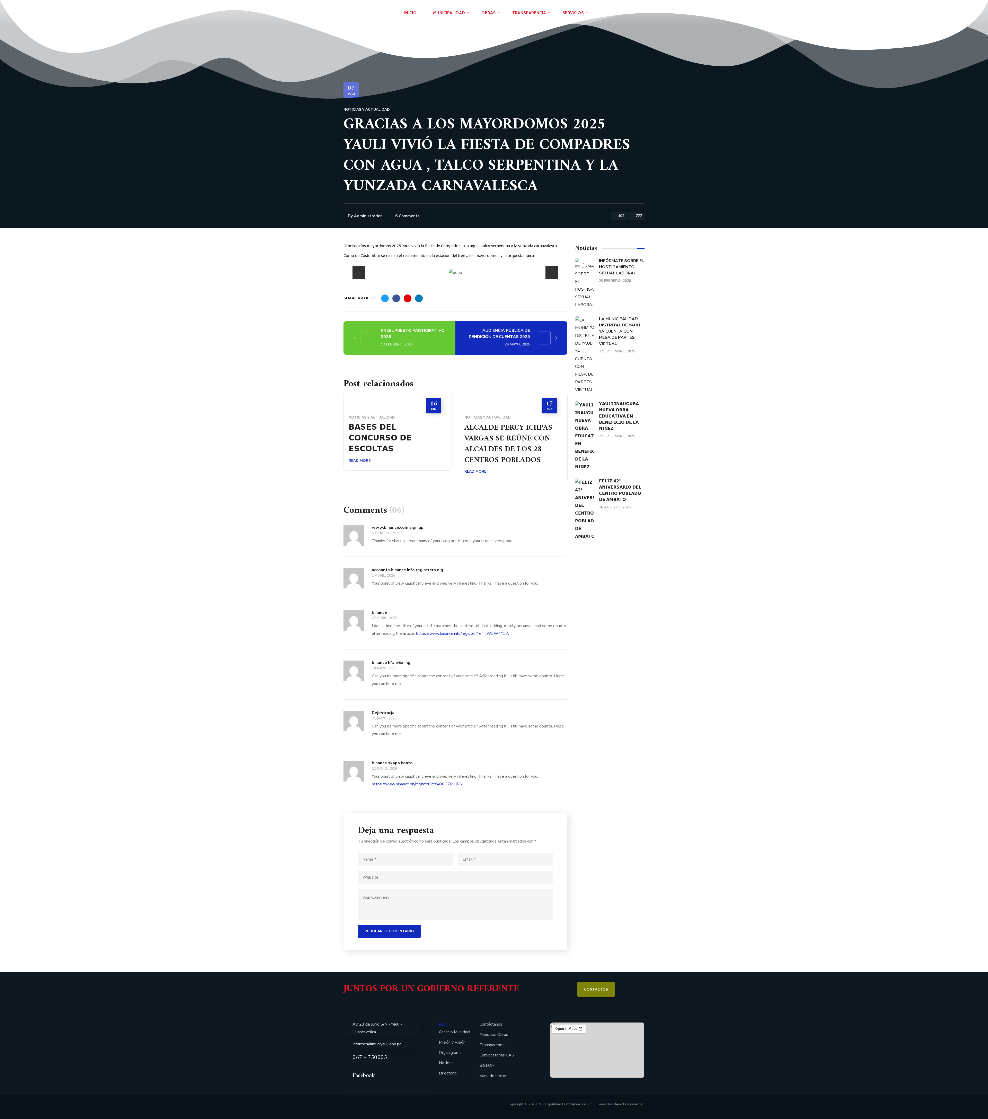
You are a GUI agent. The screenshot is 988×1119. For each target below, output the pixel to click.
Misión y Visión (452, 1042)
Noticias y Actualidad (366, 109)
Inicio (443, 1024)
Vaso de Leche (493, 1076)
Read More (359, 460)
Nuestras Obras (494, 1034)
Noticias (446, 1063)
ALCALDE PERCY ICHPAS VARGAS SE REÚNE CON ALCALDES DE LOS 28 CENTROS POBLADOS (508, 444)
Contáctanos (491, 1024)
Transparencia (492, 1045)
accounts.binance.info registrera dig (407, 570)
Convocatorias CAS (497, 1055)
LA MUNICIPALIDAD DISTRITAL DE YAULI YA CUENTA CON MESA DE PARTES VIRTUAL (619, 331)
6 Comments (407, 216)
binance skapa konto (392, 763)
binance (379, 612)
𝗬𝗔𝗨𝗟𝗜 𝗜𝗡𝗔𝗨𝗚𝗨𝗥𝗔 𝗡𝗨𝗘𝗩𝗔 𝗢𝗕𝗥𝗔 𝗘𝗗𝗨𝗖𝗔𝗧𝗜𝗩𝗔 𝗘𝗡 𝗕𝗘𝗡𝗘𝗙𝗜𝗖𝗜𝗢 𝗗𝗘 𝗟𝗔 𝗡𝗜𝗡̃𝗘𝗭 (619, 416)
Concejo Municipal (455, 1032)
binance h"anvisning (391, 662)
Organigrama (450, 1052)
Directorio (448, 1073)
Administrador (368, 216)
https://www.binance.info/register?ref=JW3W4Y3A (462, 633)
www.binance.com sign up (398, 527)
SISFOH (487, 1065)
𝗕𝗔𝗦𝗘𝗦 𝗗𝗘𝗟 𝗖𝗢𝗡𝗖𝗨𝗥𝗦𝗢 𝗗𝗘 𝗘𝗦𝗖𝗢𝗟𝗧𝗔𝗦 (380, 438)
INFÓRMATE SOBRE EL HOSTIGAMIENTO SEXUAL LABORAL (621, 267)
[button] (596, 989)
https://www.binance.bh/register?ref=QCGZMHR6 (417, 784)
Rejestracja (383, 713)
